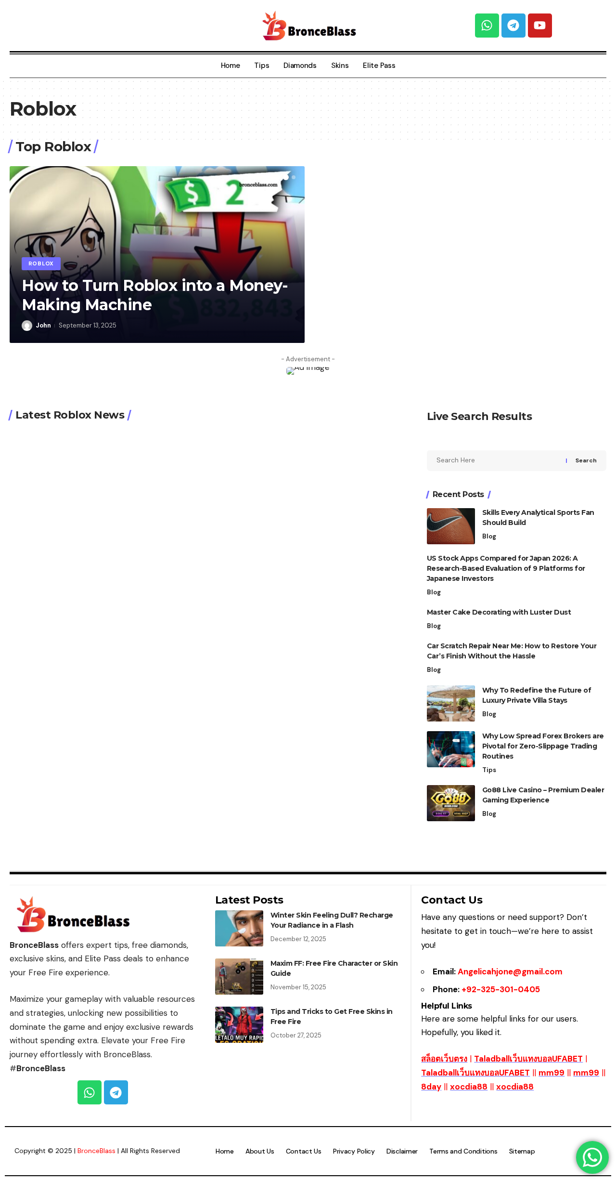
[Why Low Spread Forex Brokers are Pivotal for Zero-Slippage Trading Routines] (451, 749)
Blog (489, 537)
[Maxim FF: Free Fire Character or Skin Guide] (239, 976)
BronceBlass (96, 1150)
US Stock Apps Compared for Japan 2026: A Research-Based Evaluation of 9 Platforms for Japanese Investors (506, 568)
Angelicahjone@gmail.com (510, 971)
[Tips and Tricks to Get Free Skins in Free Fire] (239, 1025)
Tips (489, 770)
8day (431, 1086)
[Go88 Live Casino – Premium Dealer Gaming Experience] (451, 803)
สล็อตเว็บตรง (444, 1058)
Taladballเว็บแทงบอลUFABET (528, 1058)
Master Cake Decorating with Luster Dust (499, 612)
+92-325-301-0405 (501, 989)
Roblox (41, 263)
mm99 (552, 1072)
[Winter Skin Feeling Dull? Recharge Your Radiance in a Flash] (239, 928)
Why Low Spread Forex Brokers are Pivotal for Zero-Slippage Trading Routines (543, 746)
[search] (102, 25)
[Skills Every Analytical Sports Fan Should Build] (451, 526)
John (43, 325)
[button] (286, 177)
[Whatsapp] (487, 25)
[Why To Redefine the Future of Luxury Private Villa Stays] (451, 703)
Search (586, 461)
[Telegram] (513, 25)
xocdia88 (469, 1086)
